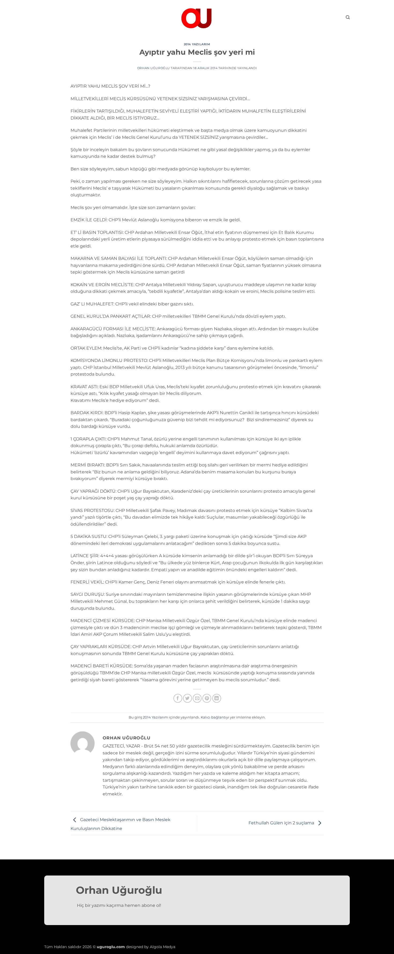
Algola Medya (162, 946)
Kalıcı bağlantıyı (215, 717)
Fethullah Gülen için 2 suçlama (281, 823)
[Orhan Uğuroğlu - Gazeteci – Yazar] (197, 17)
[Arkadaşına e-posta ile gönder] (197, 698)
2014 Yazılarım (197, 44)
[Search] (348, 17)
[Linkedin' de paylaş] (216, 698)
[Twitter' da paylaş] (187, 698)
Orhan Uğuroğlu (153, 68)
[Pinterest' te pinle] (206, 698)
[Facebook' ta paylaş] (177, 698)
